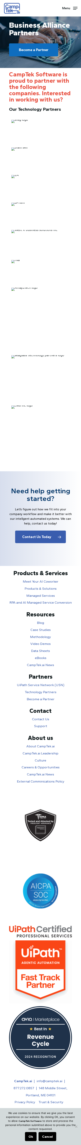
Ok (31, 1137)
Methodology (40, 637)
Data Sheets (40, 651)
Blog (40, 623)
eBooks (40, 658)
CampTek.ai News (40, 665)
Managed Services (40, 596)
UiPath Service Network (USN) (40, 685)
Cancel (47, 1137)
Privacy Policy (25, 1102)
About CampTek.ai (40, 746)
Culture (40, 760)
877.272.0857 (24, 1088)
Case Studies (40, 630)
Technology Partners (40, 692)
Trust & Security (51, 1102)
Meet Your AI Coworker (40, 581)
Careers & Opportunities (41, 767)
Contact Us (40, 719)
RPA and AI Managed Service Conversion (40, 602)
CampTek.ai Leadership (40, 753)
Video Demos (40, 644)
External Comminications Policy (40, 781)
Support (40, 726)
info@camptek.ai (49, 1081)
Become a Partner (40, 699)
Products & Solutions (41, 588)
